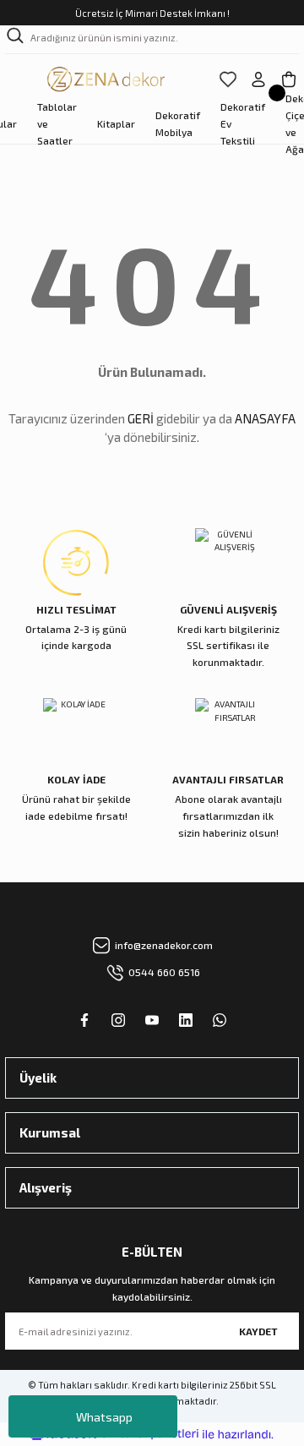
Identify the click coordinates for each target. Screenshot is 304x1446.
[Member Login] (258, 79)
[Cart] (289, 79)
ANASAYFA (265, 418)
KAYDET (258, 1331)
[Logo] (107, 79)
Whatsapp (104, 1417)
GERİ (141, 418)
